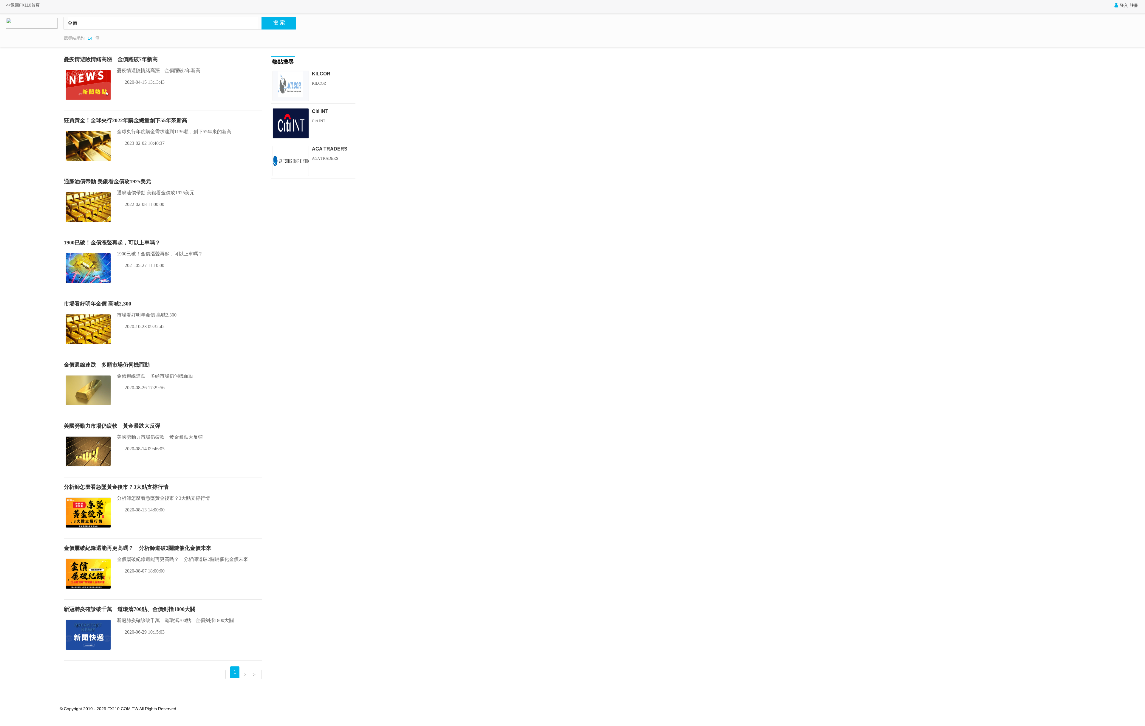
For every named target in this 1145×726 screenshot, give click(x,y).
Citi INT (320, 111)
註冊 (1134, 5)
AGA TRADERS (329, 148)
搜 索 (279, 23)
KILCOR (321, 73)
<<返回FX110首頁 (23, 5)
